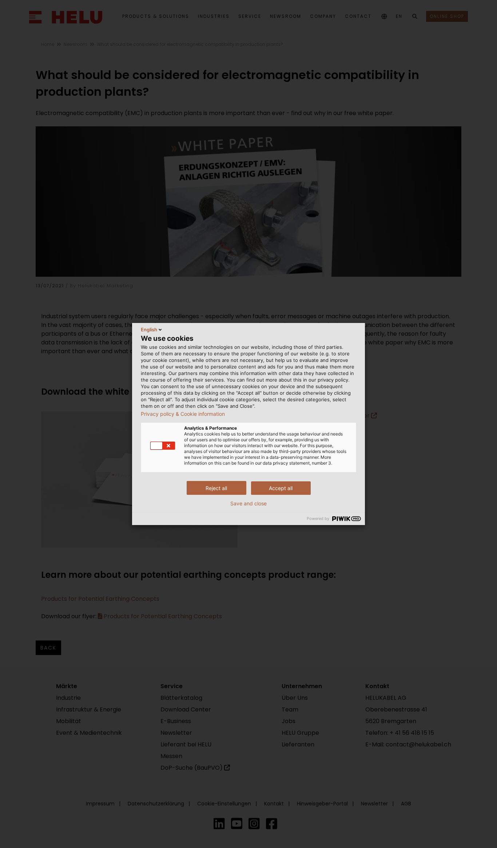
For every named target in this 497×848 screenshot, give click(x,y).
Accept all (281, 488)
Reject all (216, 488)
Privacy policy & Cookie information (183, 414)
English (149, 329)
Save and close (248, 503)
